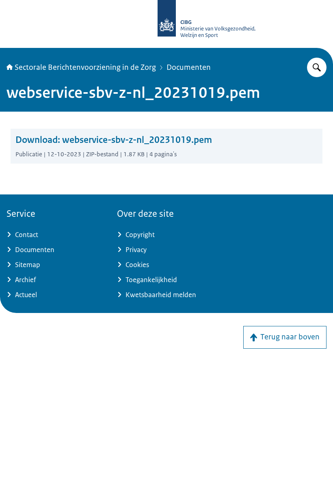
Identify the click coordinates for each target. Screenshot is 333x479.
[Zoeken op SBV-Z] (317, 67)
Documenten (188, 67)
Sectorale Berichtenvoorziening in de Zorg (85, 67)
